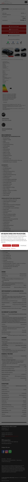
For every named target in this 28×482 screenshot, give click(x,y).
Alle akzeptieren (6, 245)
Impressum (13, 248)
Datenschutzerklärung (5, 248)
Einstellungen (23, 245)
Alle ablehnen (15, 245)
